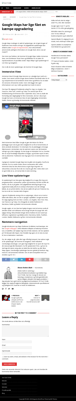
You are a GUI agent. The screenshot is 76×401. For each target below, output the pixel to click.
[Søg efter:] (64, 12)
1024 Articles (39, 268)
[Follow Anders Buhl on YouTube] (12, 289)
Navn (3, 339)
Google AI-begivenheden (19, 48)
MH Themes (53, 399)
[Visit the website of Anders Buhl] (2, 289)
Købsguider (17, 8)
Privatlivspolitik (6, 390)
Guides (26, 8)
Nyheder (4, 387)
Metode (4, 381)
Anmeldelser (36, 8)
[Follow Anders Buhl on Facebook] (5, 289)
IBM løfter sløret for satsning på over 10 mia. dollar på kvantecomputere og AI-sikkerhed (62, 34)
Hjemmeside (6, 351)
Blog (3, 393)
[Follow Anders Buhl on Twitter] (8, 289)
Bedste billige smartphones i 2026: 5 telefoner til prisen (61, 69)
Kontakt (4, 384)
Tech (7, 8)
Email (3, 345)
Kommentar (6, 325)
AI (2, 8)
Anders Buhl (20, 34)
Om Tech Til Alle (6, 377)
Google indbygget (10, 228)
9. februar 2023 (9, 34)
